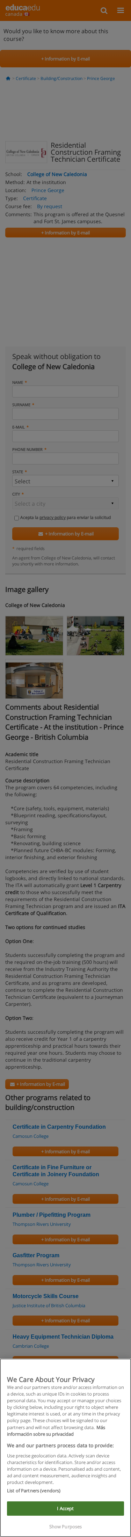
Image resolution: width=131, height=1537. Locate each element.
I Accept (65, 1508)
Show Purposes (65, 1526)
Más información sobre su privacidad (56, 1430)
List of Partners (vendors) (33, 1490)
